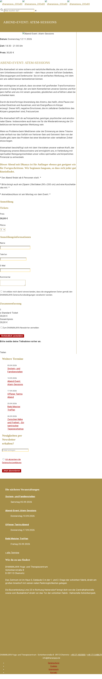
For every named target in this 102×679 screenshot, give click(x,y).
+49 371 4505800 (78, 655)
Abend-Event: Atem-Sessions (20, 510)
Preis (2, 214)
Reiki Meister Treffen (16, 538)
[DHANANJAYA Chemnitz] (45, 4)
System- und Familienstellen (20, 496)
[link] (36, 10)
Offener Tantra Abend (17, 524)
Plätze (3, 225)
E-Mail (2, 265)
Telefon (3, 254)
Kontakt (53, 672)
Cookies (53, 666)
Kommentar (5, 277)
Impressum (54, 669)
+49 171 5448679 (94, 655)
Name (2, 243)
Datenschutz (53, 663)
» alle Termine (12, 552)
